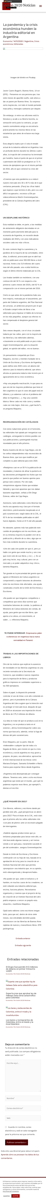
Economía (7, 41)
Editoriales (18, 44)
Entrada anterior (23, 938)
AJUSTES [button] (6, 1196)
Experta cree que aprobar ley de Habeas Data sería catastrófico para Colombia (21, 995)
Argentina (29, 41)
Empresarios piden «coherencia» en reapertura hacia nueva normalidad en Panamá (24, 636)
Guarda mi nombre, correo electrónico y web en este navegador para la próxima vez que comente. (21, 1130)
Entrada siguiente (23, 945)
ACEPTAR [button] (15, 1196)
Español (9, 1)
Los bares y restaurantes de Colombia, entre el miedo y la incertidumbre (19, 1022)
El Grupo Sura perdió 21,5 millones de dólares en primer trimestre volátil (22, 969)
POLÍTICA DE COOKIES (11, 1191)
